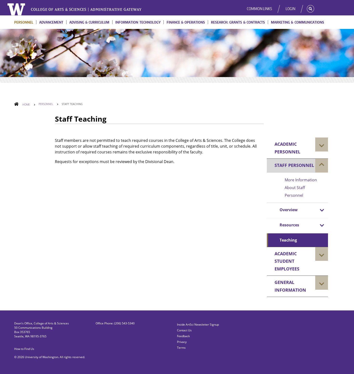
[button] (307, 8)
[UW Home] (16, 9)
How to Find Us (24, 349)
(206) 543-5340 (124, 323)
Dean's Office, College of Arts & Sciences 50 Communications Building (41, 325)
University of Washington (41, 357)
